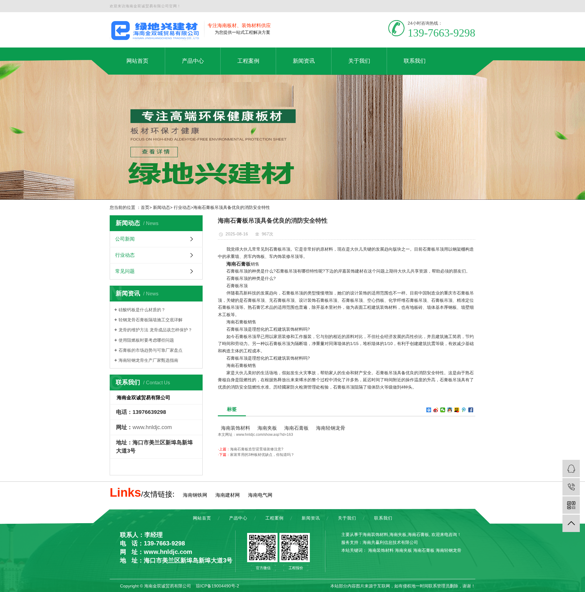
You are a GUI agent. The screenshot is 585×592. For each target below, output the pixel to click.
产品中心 (238, 518)
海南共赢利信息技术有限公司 (390, 542)
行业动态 (125, 255)
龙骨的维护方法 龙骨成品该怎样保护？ (155, 329)
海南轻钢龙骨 (330, 428)
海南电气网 (260, 495)
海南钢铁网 (195, 495)
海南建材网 (227, 495)
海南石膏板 (296, 428)
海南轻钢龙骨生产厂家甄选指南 (148, 360)
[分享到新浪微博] (435, 409)
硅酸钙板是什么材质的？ (142, 309)
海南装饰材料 (235, 428)
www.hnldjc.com (152, 427)
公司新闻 (125, 238)
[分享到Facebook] (470, 409)
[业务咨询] (571, 468)
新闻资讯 (311, 518)
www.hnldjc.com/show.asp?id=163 (264, 434)
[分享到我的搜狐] (456, 409)
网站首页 (202, 518)
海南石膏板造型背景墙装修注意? (256, 449)
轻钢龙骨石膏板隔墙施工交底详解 (151, 319)
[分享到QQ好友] (449, 409)
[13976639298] (571, 486)
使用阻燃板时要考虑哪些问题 (146, 340)
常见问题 (125, 271)
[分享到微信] (442, 409)
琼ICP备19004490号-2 (217, 585)
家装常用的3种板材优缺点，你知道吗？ (262, 455)
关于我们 (347, 518)
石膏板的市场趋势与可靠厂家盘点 (151, 350)
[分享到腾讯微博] (463, 409)
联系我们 (383, 518)
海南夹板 (266, 428)
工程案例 (274, 518)
